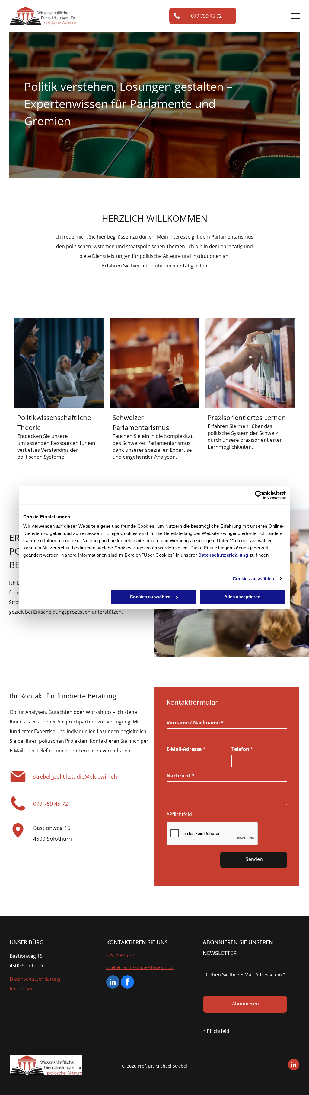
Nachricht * (181, 775)
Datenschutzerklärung (223, 555)
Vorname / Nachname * (195, 722)
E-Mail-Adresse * (186, 749)
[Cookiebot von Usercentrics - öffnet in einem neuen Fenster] (259, 494)
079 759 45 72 (50, 803)
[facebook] (127, 982)
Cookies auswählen (253, 578)
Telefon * (242, 749)
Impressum (23, 988)
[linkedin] (112, 982)
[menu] (296, 16)
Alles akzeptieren (242, 596)
